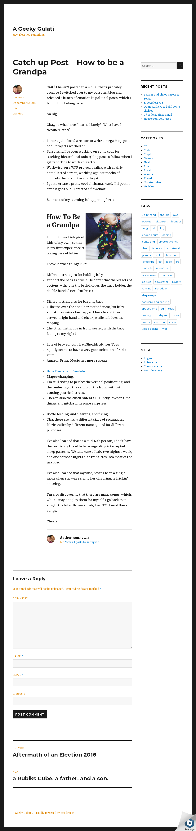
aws (175, 214)
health (158, 255)
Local (147, 170)
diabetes (156, 248)
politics (146, 281)
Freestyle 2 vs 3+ (154, 102)
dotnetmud (173, 248)
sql (162, 308)
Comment (20, 598)
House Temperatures (157, 118)
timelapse (160, 315)
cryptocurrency (168, 241)
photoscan (166, 275)
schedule (161, 288)
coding (166, 234)
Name (18, 656)
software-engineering (155, 301)
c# (153, 228)
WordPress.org (153, 370)
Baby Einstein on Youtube (66, 371)
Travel (148, 178)
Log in (148, 358)
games (146, 255)
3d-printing (149, 214)
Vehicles (149, 186)
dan (144, 248)
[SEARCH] (180, 65)
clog (161, 228)
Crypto (148, 154)
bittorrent (161, 221)
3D (145, 146)
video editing (150, 328)
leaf (160, 261)
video (172, 322)
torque (175, 315)
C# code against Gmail (158, 114)
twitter (146, 322)
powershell (161, 281)
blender (176, 221)
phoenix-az (149, 275)
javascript (148, 261)
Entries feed (151, 362)
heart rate (172, 255)
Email (18, 675)
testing (146, 315)
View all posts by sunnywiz (82, 542)
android (164, 214)
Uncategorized (153, 182)
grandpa (18, 113)
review (176, 281)
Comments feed (154, 366)
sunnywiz (18, 97)
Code (147, 150)
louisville (147, 268)
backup (147, 221)
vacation (159, 322)
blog (145, 228)
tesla (171, 308)
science (148, 174)
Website (19, 693)
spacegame (149, 308)
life (177, 261)
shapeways (149, 295)
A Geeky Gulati (33, 28)
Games (148, 158)
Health (148, 162)
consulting (148, 241)
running (146, 288)
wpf (164, 328)
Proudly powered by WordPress (54, 813)
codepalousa (150, 234)
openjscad (162, 268)
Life (15, 108)
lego (169, 261)
